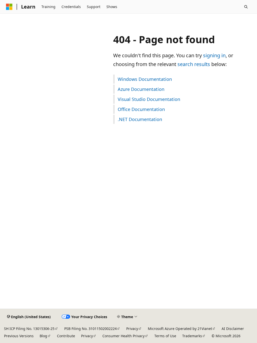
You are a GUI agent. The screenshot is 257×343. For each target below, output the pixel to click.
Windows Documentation (145, 79)
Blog (43, 335)
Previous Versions (19, 335)
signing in (214, 55)
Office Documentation (141, 109)
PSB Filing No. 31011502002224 (90, 328)
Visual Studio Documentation (149, 99)
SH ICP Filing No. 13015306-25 (29, 328)
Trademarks (192, 335)
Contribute (66, 335)
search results (193, 64)
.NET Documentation (140, 119)
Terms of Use (165, 335)
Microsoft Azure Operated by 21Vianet (180, 328)
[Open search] (246, 6)
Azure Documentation (141, 89)
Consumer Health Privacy (123, 335)
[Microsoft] (9, 7)
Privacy (132, 328)
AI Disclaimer (233, 328)
